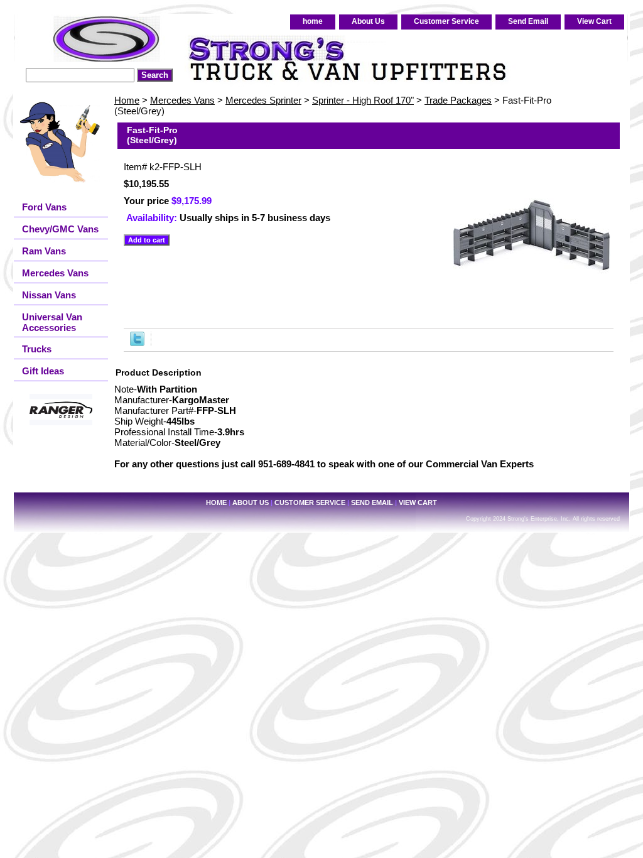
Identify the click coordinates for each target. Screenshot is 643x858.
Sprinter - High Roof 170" (363, 100)
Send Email (528, 21)
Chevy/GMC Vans (60, 229)
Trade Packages (458, 100)
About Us (368, 21)
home (313, 21)
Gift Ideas (43, 371)
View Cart (594, 21)
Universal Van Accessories (52, 322)
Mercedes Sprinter (263, 100)
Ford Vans (44, 207)
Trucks (36, 349)
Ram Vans (44, 251)
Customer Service (446, 21)
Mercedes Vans (182, 100)
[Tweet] (137, 342)
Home (126, 100)
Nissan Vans (49, 295)
